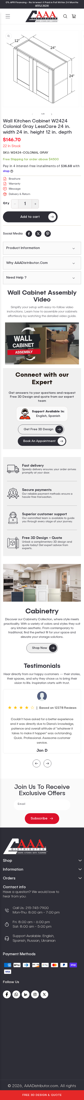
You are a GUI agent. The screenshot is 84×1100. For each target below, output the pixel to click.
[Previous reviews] (36, 764)
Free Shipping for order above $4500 (31, 159)
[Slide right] (51, 114)
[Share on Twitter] (38, 234)
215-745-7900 (37, 908)
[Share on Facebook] (29, 234)
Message (15, 188)
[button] (8, 16)
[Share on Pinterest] (48, 234)
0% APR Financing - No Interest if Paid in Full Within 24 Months (42, 2)
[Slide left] (32, 114)
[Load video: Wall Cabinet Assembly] (42, 343)
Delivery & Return (19, 194)
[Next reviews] (47, 764)
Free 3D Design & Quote (42, 1095)
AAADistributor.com (41, 1086)
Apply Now (42, 6)
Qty (6, 203)
